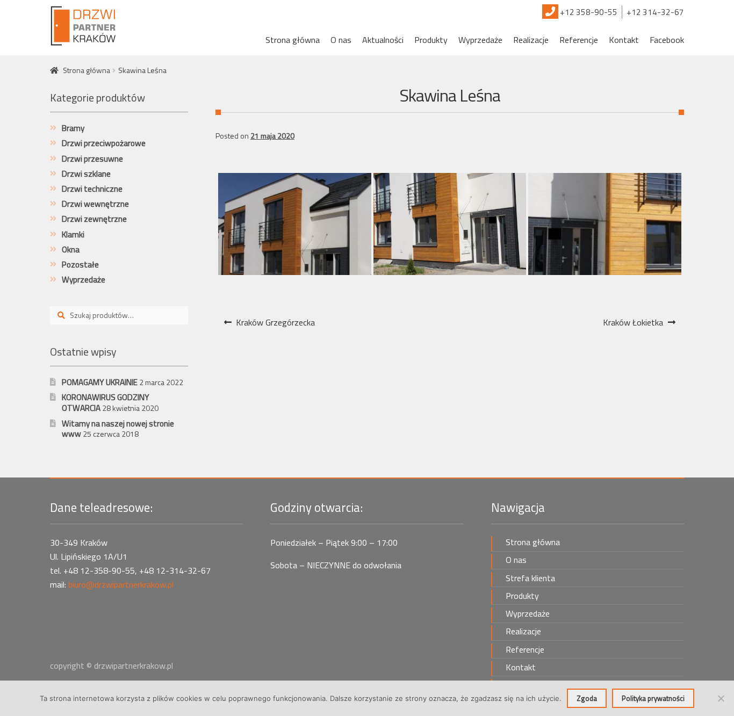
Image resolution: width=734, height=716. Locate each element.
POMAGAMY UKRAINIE (100, 382)
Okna (71, 249)
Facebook (667, 39)
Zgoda (587, 698)
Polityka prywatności (653, 698)
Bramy (73, 128)
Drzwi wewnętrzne (95, 204)
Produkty (431, 39)
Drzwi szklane (86, 174)
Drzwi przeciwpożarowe (104, 143)
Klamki (73, 234)
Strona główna (292, 39)
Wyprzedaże (480, 39)
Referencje (578, 39)
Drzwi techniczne (92, 189)
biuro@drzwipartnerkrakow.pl (121, 584)
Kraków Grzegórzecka (275, 325)
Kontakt (624, 39)
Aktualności (383, 39)
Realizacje (531, 39)
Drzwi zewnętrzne (94, 219)
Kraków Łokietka (632, 325)
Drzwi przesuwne (92, 159)
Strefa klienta (530, 578)
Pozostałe (80, 264)
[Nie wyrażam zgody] (720, 698)
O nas (340, 39)
